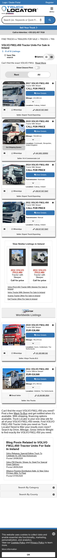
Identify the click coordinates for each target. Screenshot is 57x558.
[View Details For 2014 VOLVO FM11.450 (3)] (14, 174)
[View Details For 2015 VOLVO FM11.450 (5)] (14, 334)
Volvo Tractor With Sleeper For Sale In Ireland (26, 292)
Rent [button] (16, 74)
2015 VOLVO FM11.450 (37, 121)
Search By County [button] (28, 494)
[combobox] (28, 20)
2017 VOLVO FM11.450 (37, 83)
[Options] (53, 83)
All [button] (39, 74)
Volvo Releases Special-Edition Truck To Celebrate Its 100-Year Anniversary (24, 454)
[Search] (50, 20)
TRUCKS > (45, 39)
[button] (39, 56)
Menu (51, 12)
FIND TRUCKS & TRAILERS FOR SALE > (21, 39)
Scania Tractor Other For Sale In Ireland (24, 296)
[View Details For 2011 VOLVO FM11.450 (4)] (14, 222)
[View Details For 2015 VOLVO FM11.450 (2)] (14, 133)
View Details (41, 93)
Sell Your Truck (28, 28)
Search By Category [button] (28, 487)
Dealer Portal (14, 2)
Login (4, 2)
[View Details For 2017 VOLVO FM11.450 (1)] (14, 105)
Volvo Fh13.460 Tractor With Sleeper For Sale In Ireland (27, 288)
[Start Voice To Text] (41, 20)
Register (50, 2)
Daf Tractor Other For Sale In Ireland (22, 299)
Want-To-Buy (21, 413)
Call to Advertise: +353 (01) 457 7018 (29, 32)
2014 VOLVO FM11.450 (37, 164)
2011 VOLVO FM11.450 (37, 202)
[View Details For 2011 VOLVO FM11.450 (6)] (14, 378)
